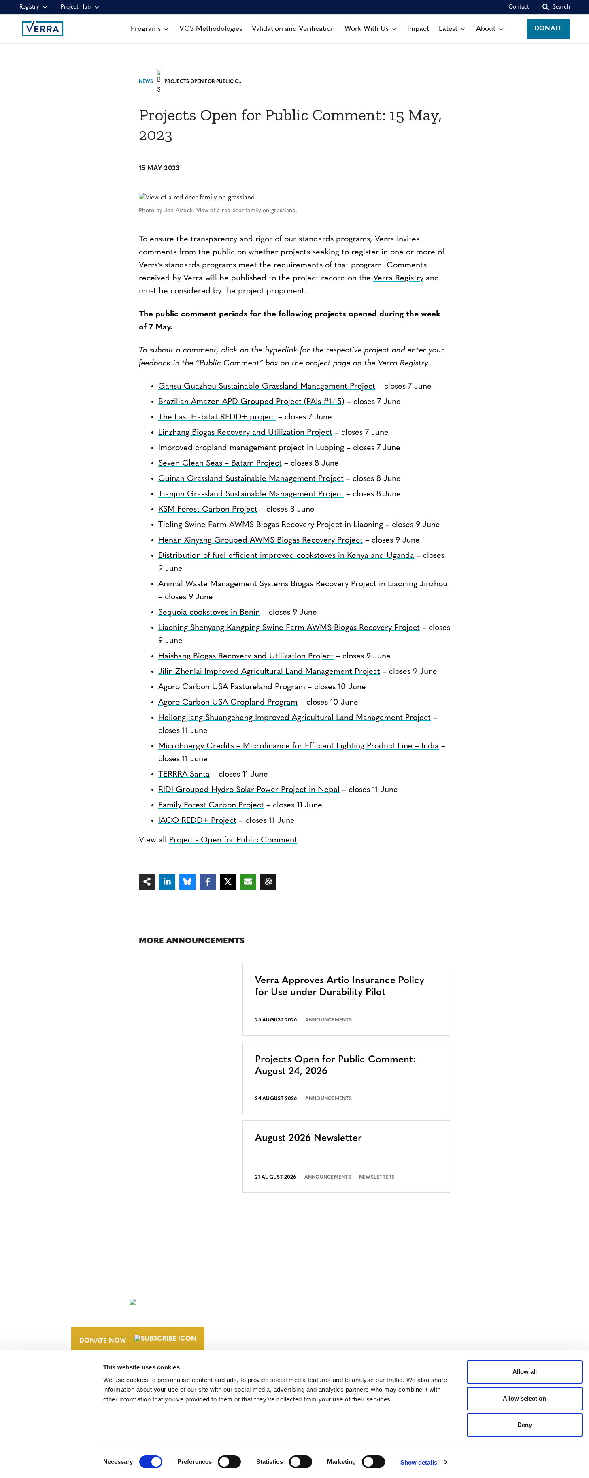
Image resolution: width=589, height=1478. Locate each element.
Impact (418, 29)
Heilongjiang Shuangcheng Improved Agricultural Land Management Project (294, 718)
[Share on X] (228, 882)
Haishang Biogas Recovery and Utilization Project (246, 656)
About (485, 29)
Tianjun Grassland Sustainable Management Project (251, 494)
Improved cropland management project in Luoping (251, 448)
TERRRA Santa (184, 775)
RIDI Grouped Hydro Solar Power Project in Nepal (249, 790)
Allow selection (524, 1398)
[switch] (229, 1461)
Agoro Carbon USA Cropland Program (228, 702)
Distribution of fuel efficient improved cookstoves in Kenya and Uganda (286, 556)
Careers (326, 1300)
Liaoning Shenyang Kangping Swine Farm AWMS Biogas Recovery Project (289, 628)
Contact (518, 7)
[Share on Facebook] (208, 882)
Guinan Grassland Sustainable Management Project (251, 479)
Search (561, 7)
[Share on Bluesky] (187, 882)
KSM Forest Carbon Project (207, 510)
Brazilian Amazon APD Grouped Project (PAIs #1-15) (251, 402)
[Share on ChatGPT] (268, 882)
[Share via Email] (248, 882)
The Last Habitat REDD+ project (217, 417)
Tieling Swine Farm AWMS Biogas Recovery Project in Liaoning (270, 525)
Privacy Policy (428, 1334)
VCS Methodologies (210, 29)
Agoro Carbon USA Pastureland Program (231, 687)
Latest (448, 29)
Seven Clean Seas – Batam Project (220, 463)
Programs (146, 29)
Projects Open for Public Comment (233, 840)
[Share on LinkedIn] (167, 882)
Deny (524, 1424)
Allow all (524, 1371)
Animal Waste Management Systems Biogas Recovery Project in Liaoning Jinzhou (302, 584)
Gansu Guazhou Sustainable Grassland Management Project (266, 386)
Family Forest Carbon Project (211, 805)
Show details (418, 1462)
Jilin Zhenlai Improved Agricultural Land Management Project (269, 672)
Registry (29, 7)
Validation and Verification (293, 29)
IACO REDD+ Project (197, 821)
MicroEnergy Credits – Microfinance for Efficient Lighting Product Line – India (298, 746)
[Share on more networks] (147, 882)
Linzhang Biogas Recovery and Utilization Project (245, 433)
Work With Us (366, 29)
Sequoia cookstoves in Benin (209, 613)
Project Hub (76, 7)
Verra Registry (398, 278)
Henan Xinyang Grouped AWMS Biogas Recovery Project (260, 540)
